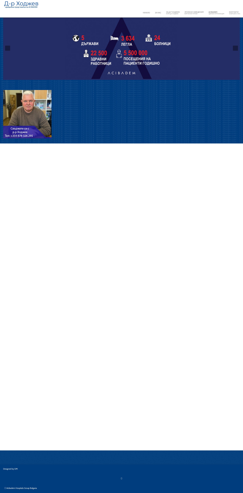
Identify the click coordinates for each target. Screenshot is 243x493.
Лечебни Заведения (194, 13)
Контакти (234, 13)
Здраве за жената (14, 422)
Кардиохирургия (14, 391)
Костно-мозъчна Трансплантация (22, 443)
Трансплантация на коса (17, 435)
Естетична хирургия (15, 426)
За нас (158, 13)
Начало (146, 13)
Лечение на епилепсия (17, 404)
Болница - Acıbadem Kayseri (24, 152)
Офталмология (13, 417)
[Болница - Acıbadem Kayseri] (79, 187)
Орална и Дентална (15, 430)
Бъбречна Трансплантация (19, 439)
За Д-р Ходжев (173, 13)
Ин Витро (10, 409)
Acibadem (216, 13)
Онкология (11, 396)
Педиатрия (11, 413)
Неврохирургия (13, 387)
